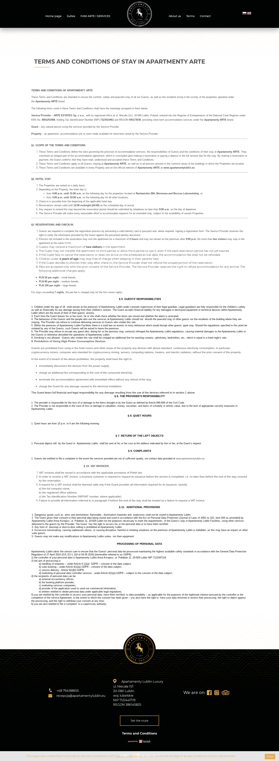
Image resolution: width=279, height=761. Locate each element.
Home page (53, 16)
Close (270, 756)
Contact (205, 16)
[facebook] (209, 692)
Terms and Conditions (139, 733)
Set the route (139, 720)
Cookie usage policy (128, 756)
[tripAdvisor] (225, 692)
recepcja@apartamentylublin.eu (81, 696)
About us (175, 16)
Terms (190, 16)
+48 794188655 (67, 690)
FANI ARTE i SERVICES (95, 16)
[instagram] (216, 692)
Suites (71, 16)
